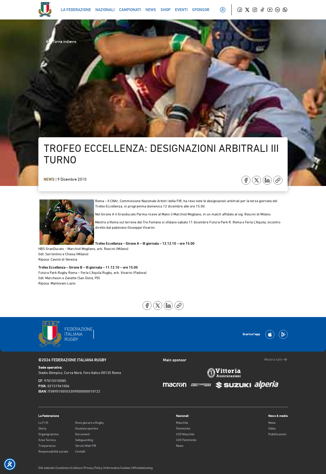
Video (272, 428)
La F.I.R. (43, 422)
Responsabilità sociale (53, 451)
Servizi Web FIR (85, 445)
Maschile (182, 422)
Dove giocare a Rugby (89, 422)
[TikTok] (262, 9)
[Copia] (277, 180)
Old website (46, 468)
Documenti (82, 434)
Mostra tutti (273, 359)
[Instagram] (254, 9)
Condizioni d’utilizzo (69, 468)
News (49, 179)
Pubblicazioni (277, 434)
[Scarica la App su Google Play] (283, 334)
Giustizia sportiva (86, 428)
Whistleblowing (142, 468)
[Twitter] (247, 9)
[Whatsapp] (285, 9)
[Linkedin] (277, 9)
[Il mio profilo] (222, 9)
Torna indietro (64, 41)
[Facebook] (239, 9)
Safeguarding (84, 440)
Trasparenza (46, 445)
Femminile (183, 428)
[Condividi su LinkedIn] (267, 180)
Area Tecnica (47, 440)
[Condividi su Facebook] (246, 180)
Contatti (80, 451)
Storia (42, 428)
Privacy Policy (93, 468)
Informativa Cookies (117, 468)
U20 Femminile (186, 440)
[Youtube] (270, 9)
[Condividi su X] (256, 180)
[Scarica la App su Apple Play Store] (269, 334)
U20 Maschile (185, 434)
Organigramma (48, 434)
